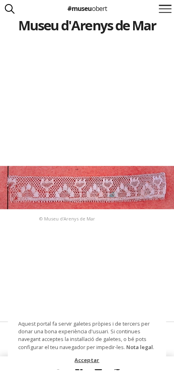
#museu (86, 8)
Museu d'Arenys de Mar (87, 25)
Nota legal (139, 347)
